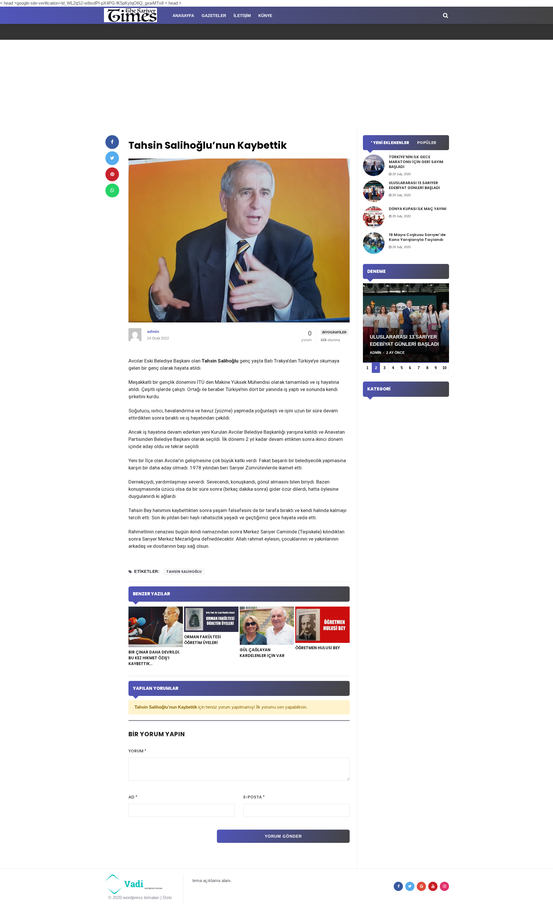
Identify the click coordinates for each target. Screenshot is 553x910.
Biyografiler (334, 332)
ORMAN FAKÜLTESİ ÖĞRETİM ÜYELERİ (202, 639)
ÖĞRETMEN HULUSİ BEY (317, 648)
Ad (132, 797)
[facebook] (112, 142)
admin (153, 331)
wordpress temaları (141, 897)
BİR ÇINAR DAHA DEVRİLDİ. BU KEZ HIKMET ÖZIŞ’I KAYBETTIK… (154, 658)
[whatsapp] (112, 190)
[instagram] (444, 886)
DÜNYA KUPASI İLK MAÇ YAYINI (417, 209)
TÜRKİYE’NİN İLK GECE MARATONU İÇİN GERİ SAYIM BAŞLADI (416, 161)
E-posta (254, 797)
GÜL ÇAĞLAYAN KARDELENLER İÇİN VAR (262, 652)
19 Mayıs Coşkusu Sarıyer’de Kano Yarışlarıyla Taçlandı (417, 237)
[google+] (421, 886)
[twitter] (112, 158)
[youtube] (433, 886)
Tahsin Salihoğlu (184, 571)
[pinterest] (112, 174)
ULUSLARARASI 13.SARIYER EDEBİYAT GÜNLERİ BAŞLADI (414, 185)
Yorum (137, 751)
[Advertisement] (276, 83)
